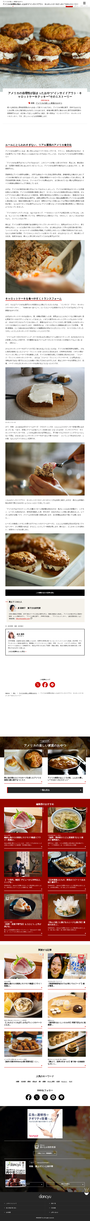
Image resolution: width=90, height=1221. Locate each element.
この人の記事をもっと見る (16, 651)
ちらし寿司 (51, 1081)
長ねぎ (34, 1081)
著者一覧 (53, 1203)
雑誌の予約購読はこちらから (65, 1184)
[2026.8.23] (23, 906)
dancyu (7, 693)
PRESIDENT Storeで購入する (24, 1184)
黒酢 (44, 1081)
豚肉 (29, 1081)
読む (14, 693)
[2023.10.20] (67, 762)
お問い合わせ (54, 1212)
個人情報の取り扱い (11, 1208)
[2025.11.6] (67, 1044)
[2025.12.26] (67, 966)
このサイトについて (11, 1203)
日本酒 (23, 1081)
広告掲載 (53, 1208)
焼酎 (17, 1081)
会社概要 (8, 1212)
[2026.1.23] (23, 1044)
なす (70, 1081)
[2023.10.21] (23, 762)
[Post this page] (38, 684)
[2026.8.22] (67, 820)
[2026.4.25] (23, 1005)
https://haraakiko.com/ (23, 618)
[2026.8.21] (67, 864)
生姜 (58, 1081)
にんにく (64, 1081)
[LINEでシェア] (52, 684)
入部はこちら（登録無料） (45, 1153)
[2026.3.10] (67, 1005)
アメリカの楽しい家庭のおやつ (49, 103)
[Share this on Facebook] (45, 684)
